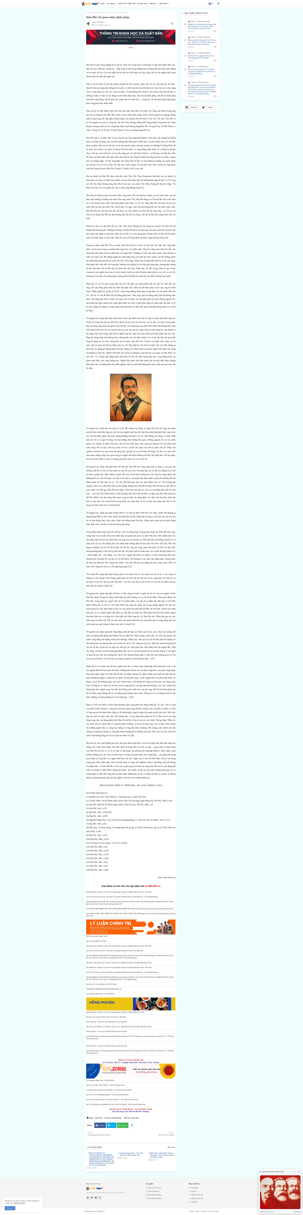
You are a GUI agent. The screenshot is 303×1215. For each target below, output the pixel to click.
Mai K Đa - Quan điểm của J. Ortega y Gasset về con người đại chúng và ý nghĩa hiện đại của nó (119, 962)
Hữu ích (152, 3)
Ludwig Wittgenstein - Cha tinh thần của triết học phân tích (131, 1154)
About (197, 1211)
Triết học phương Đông (113, 1118)
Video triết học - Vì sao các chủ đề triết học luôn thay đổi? (106, 1022)
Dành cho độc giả (197, 1198)
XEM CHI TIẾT (19, 1203)
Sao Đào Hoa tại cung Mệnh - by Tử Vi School (101, 984)
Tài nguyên (111, 3)
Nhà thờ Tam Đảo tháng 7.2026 (96, 936)
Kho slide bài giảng (154, 1195)
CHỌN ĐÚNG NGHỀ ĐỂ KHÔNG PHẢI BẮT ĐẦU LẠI (103, 989)
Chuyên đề (98, 1118)
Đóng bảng (297, 1212)
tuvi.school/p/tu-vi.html (143, 1109)
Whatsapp (124, 1125)
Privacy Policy (214, 1211)
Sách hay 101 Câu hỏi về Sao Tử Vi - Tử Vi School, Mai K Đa (106, 1017)
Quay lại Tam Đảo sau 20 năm (96, 941)
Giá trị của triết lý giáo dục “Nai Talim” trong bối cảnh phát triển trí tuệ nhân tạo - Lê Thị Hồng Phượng (122, 897)
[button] (218, 3)
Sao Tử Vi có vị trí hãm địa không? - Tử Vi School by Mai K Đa (107, 1095)
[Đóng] (299, 1172)
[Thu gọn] (294, 1172)
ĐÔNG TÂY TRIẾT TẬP (127, 3)
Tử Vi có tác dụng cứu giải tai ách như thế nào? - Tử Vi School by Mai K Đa (112, 1099)
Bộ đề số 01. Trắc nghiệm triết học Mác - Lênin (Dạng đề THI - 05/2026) (201, 57)
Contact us (204, 1211)
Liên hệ (193, 1191)
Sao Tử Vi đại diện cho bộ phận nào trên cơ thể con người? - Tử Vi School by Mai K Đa (115, 1104)
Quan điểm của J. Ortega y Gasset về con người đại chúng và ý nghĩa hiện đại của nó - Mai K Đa (119, 892)
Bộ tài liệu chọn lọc (154, 1188)
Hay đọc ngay (142, 3)
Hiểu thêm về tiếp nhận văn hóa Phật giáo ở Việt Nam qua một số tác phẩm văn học (162, 1155)
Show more (171, 1147)
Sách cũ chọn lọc (153, 1191)
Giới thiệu (194, 1188)
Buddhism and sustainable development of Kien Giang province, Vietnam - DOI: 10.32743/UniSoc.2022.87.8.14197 (202, 26)
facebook (193, 107)
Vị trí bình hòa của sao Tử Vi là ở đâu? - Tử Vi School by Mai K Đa (108, 1090)
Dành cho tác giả (197, 1195)
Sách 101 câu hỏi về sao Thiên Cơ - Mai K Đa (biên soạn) (105, 1085)
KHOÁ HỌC (163, 3)
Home (103, 3)
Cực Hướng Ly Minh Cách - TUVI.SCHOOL (100, 994)
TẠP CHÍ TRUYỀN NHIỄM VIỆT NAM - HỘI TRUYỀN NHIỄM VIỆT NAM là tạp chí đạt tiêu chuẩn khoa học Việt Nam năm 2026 (129, 909)
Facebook (101, 1125)
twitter (210, 107)
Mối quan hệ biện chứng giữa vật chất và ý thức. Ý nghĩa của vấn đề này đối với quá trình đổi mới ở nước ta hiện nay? (202, 42)
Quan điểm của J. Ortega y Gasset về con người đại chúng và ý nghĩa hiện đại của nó (115, 1012)
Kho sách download (154, 1198)
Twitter (113, 1125)
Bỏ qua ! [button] (10, 1208)
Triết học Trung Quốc (98, 12)
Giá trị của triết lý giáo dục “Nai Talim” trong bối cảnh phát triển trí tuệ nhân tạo (114, 951)
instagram (194, 1202)
